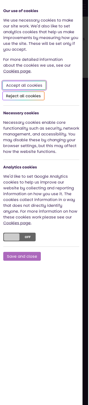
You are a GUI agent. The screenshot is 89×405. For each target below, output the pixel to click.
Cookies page (17, 71)
